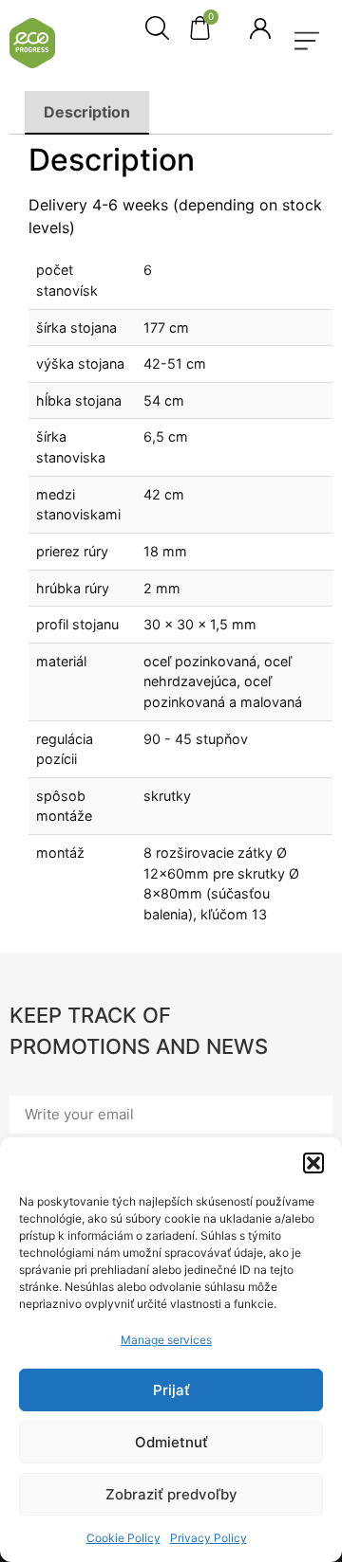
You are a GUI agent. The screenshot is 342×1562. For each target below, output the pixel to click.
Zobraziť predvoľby (171, 1494)
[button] (313, 1162)
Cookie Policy (123, 1538)
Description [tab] (87, 111)
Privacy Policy (208, 1538)
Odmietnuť (171, 1442)
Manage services (166, 1340)
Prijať (171, 1390)
